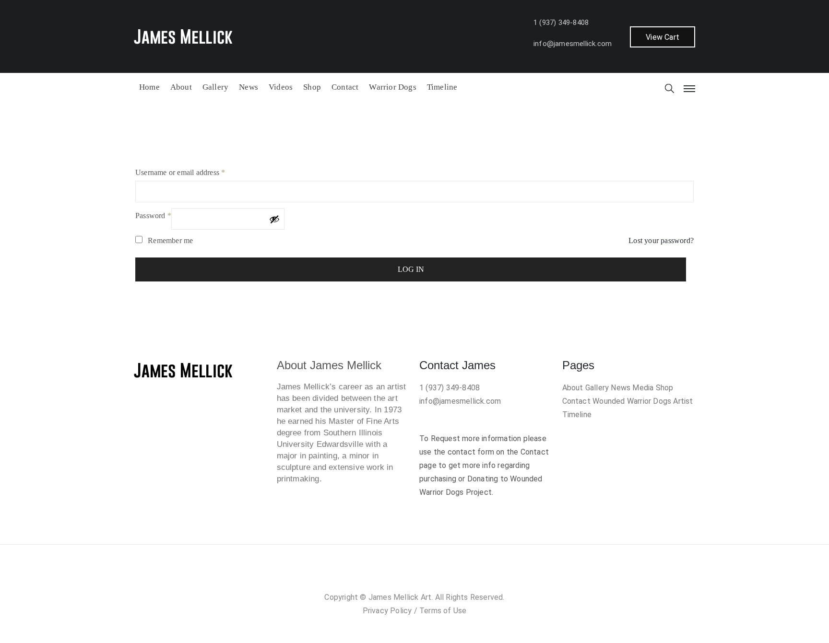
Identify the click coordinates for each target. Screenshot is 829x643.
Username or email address (180, 172)
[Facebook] (385, 576)
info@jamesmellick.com (572, 43)
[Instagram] (405, 576)
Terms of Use (442, 610)
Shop (312, 87)
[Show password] (274, 219)
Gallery (215, 87)
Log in (411, 269)
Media (642, 387)
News (248, 87)
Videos (281, 87)
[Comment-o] (424, 576)
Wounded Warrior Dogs (631, 401)
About (181, 87)
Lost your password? (661, 240)
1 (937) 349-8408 (561, 22)
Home (149, 87)
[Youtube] (443, 576)
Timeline (442, 87)
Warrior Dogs (392, 87)
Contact (345, 87)
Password (153, 215)
